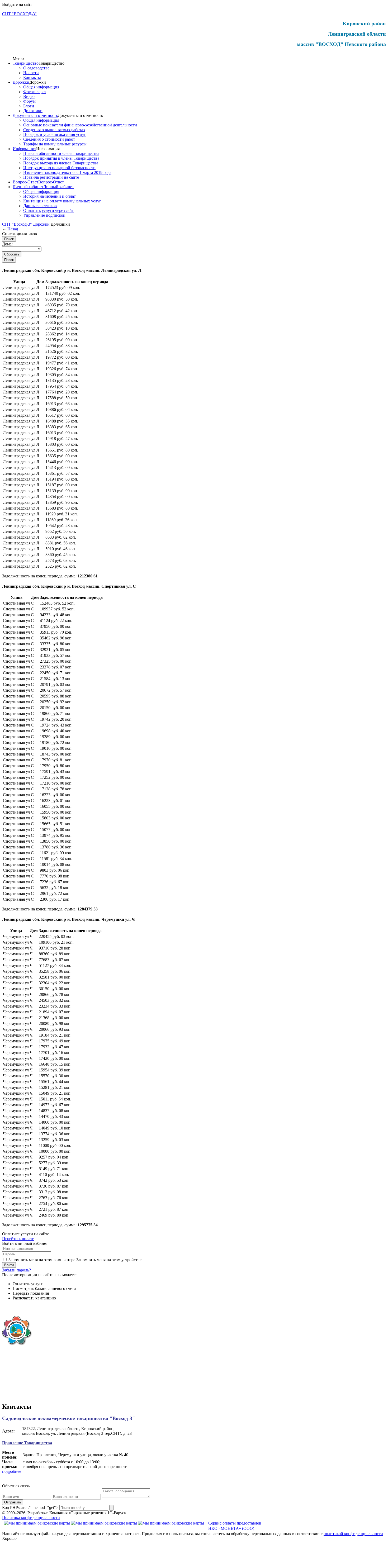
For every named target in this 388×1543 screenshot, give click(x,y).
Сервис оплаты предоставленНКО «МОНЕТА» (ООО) (234, 1526)
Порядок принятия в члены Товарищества (61, 158)
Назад (12, 229)
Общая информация (41, 87)
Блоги (28, 106)
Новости (31, 72)
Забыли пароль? (16, 1270)
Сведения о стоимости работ (49, 139)
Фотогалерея (34, 91)
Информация (24, 148)
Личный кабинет (28, 186)
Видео (29, 96)
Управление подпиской (44, 215)
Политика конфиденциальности (31, 1517)
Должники (32, 110)
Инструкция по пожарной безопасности (59, 167)
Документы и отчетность (35, 115)
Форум (29, 101)
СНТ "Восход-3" (17, 224)
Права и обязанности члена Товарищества (61, 153)
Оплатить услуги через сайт (48, 210)
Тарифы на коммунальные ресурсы (55, 144)
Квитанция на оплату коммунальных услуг (62, 201)
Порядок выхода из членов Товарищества (60, 163)
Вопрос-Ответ (25, 182)
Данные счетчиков (40, 205)
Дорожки (21, 82)
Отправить (12, 1502)
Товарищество (26, 63)
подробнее (11, 1471)
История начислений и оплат (49, 196)
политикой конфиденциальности (353, 1533)
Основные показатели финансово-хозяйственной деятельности (80, 125)
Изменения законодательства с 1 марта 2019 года (67, 172)
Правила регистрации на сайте (51, 177)
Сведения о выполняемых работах (54, 129)
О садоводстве (36, 68)
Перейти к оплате (18, 1238)
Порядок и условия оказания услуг (54, 134)
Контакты (32, 77)
